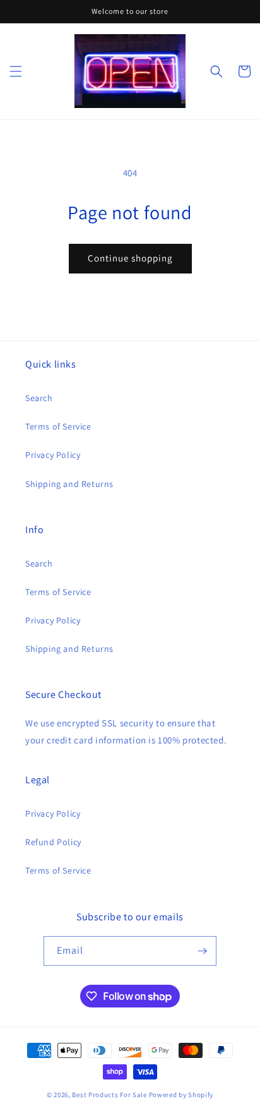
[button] (16, 71)
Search (39, 398)
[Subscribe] (202, 951)
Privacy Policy (52, 454)
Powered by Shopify (181, 1094)
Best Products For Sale (109, 1094)
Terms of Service (58, 426)
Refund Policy (53, 842)
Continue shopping (130, 258)
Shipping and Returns (69, 484)
